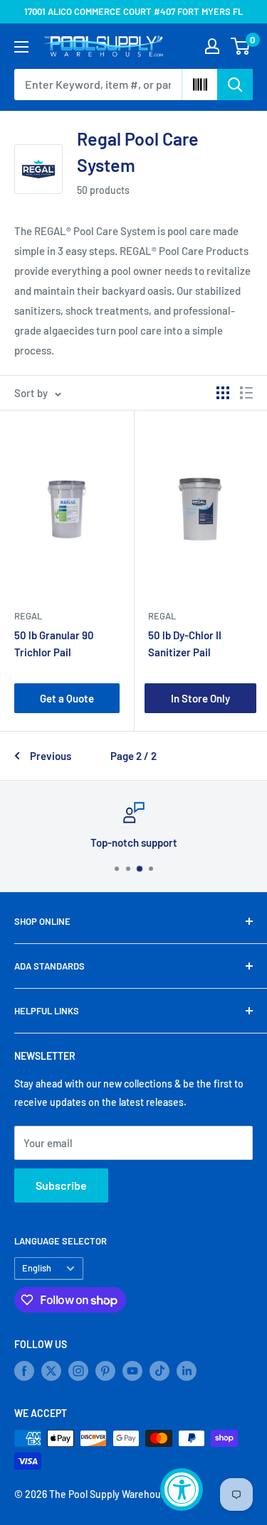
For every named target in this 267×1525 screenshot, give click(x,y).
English (36, 1268)
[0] (241, 46)
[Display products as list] (246, 392)
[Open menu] (21, 47)
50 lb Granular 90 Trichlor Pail (54, 643)
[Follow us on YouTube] (132, 1371)
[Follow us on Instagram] (78, 1371)
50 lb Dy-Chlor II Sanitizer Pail (184, 643)
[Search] (235, 84)
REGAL (28, 616)
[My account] (212, 46)
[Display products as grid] (222, 392)
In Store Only (200, 698)
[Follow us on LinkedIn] (187, 1371)
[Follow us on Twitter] (51, 1371)
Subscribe (61, 1185)
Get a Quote (67, 698)
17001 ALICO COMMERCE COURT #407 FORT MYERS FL (133, 11)
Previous (50, 755)
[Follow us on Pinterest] (105, 1371)
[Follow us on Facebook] (24, 1371)
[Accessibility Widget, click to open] (181, 1489)
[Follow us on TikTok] (159, 1371)
